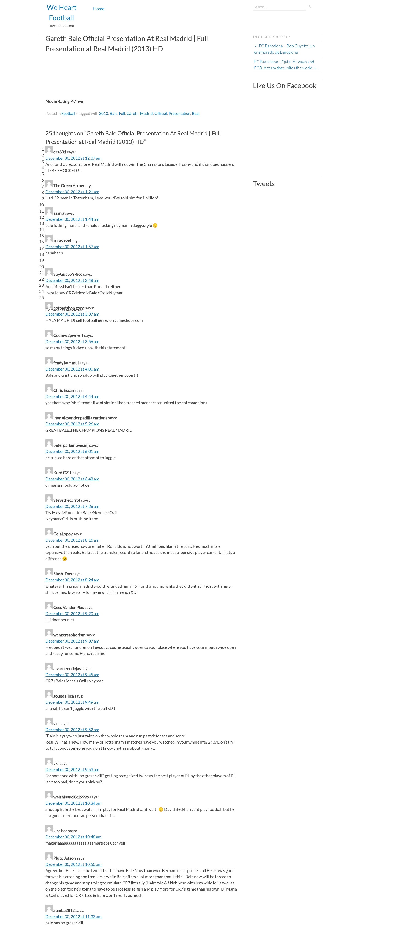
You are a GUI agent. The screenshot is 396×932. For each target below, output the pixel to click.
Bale (113, 113)
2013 (103, 113)
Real (195, 113)
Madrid (146, 113)
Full (122, 113)
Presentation (179, 113)
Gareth (132, 113)
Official (160, 113)
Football (68, 113)
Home (98, 8)
